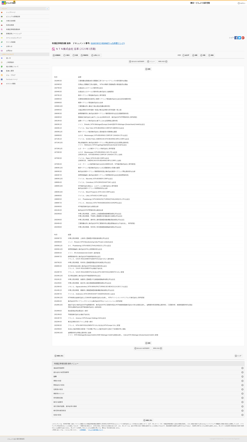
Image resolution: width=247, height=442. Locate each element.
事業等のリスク (59, 393)
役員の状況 (57, 415)
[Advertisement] (148, 20)
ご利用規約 (83, 430)
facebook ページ (12, 79)
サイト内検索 (10, 42)
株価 (212, 55)
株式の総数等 (58, 402)
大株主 (68, 55)
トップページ (10, 12)
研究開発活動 (58, 398)
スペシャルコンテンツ (14, 38)
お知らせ (9, 46)
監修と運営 (10, 71)
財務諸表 (57, 55)
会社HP (187, 55)
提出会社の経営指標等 (138, 61)
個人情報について (12, 66)
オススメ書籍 (10, 84)
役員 (76, 55)
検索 (196, 55)
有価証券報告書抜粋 (13, 29)
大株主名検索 (10, 21)
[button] (242, 3)
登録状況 (85, 55)
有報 (204, 55)
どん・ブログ (10, 75)
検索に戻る (60, 356)
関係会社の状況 (59, 385)
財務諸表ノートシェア (14, 33)
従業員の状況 (58, 389)
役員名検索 (10, 25)
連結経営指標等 (59, 368)
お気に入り (97, 55)
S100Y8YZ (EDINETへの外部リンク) (108, 43)
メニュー (152, 61)
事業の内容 (161, 61)
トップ (239, 356)
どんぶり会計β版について (95, 430)
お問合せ (9, 51)
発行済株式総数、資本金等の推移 (65, 406)
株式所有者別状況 (60, 410)
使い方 (8, 58)
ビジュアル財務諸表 (13, 16)
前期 (149, 69)
